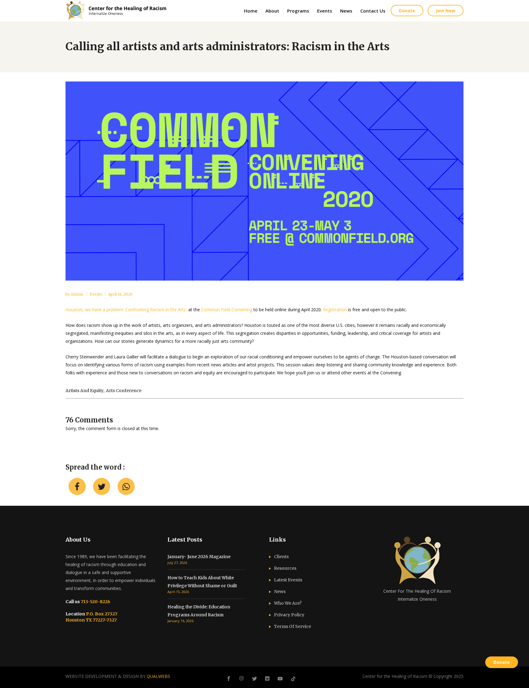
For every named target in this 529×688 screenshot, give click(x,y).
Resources (285, 568)
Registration (335, 309)
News (280, 591)
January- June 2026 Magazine (199, 556)
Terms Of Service (292, 626)
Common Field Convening (226, 309)
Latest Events (288, 580)
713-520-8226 (95, 601)
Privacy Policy (289, 615)
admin (77, 294)
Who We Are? (288, 603)
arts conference (123, 390)
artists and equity (84, 390)
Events (96, 294)
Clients (281, 556)
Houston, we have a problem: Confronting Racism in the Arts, (126, 309)
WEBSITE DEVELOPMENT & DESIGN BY (118, 676)
